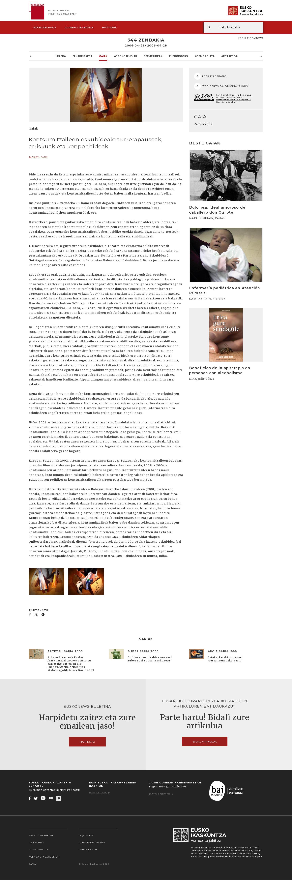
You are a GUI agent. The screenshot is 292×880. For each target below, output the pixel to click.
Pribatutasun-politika (92, 842)
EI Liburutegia (38, 849)
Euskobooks (178, 56)
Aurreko (79, 27)
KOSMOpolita (204, 56)
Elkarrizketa (82, 56)
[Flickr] (51, 798)
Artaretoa (229, 56)
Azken (44, 27)
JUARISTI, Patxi (38, 157)
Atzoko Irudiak (125, 56)
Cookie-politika (88, 849)
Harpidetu (109, 27)
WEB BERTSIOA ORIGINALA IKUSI (225, 86)
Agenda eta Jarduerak (44, 857)
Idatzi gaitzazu (159, 794)
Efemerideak (153, 56)
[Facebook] (30, 798)
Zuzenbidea (203, 124)
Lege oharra (86, 835)
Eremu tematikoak (41, 835)
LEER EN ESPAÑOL (215, 76)
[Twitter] (36, 798)
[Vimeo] (58, 798)
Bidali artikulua (205, 741)
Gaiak (103, 56)
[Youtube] (43, 798)
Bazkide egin (98, 792)
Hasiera (60, 56)
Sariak (33, 864)
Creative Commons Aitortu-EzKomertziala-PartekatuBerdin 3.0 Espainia (233, 97)
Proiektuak (36, 842)
